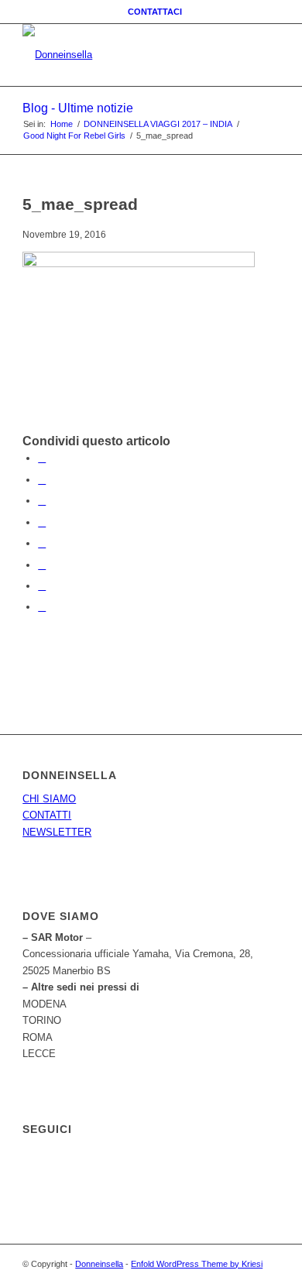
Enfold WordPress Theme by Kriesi (197, 1264)
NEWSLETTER (56, 832)
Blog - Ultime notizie (77, 108)
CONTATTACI (155, 11)
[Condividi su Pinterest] (42, 500)
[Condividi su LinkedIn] (42, 522)
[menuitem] (155, 11)
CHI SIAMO (49, 799)
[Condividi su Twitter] (42, 480)
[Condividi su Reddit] (42, 586)
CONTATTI (46, 815)
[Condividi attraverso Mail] (42, 607)
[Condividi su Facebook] (42, 458)
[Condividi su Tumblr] (42, 543)
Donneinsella (99, 1264)
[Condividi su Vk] (42, 565)
